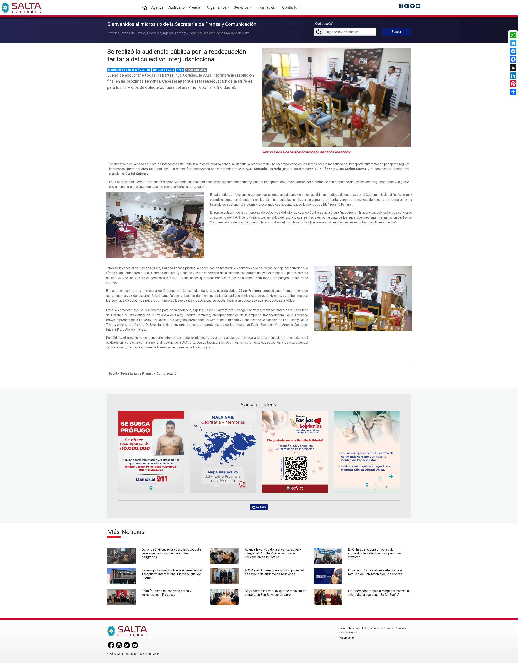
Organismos (217, 7)
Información (265, 7)
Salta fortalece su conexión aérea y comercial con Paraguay (166, 593)
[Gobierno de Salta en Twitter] (412, 6)
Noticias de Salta (163, 70)
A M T (180, 70)
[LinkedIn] (513, 76)
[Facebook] (513, 59)
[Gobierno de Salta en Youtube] (418, 6)
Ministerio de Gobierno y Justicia (129, 70)
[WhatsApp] (513, 35)
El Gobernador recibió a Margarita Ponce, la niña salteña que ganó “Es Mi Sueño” (378, 593)
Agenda (157, 7)
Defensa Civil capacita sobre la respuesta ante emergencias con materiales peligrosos (171, 553)
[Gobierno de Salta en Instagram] (406, 6)
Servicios (241, 7)
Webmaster (346, 637)
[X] (513, 67)
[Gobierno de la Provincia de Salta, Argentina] (21, 8)
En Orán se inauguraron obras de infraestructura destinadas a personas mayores (375, 553)
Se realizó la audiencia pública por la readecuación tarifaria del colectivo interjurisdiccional (176, 55)
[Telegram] (513, 43)
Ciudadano (176, 7)
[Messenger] (513, 51)
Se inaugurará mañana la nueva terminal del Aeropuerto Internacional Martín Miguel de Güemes (172, 574)
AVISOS (260, 507)
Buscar (396, 32)
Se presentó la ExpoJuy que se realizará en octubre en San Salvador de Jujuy (275, 593)
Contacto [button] (289, 7)
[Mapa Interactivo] (223, 452)
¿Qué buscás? (324, 24)
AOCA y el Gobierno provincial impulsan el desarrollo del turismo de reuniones (274, 572)
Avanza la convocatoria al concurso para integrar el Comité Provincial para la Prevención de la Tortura (273, 553)
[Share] (513, 92)
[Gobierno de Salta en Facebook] (401, 6)
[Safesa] (367, 452)
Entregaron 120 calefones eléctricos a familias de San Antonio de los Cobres (375, 572)
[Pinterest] (513, 84)
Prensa (194, 7)
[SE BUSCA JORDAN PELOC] (151, 452)
